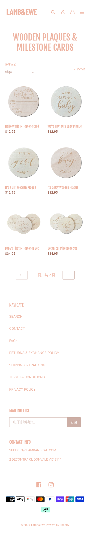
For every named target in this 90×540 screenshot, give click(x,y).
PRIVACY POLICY (22, 389)
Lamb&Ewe (38, 525)
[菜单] (82, 12)
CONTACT (17, 329)
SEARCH (16, 316)
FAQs (13, 341)
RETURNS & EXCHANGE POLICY (34, 353)
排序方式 (10, 64)
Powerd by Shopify (57, 525)
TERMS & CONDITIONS (27, 377)
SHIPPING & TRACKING (27, 365)
